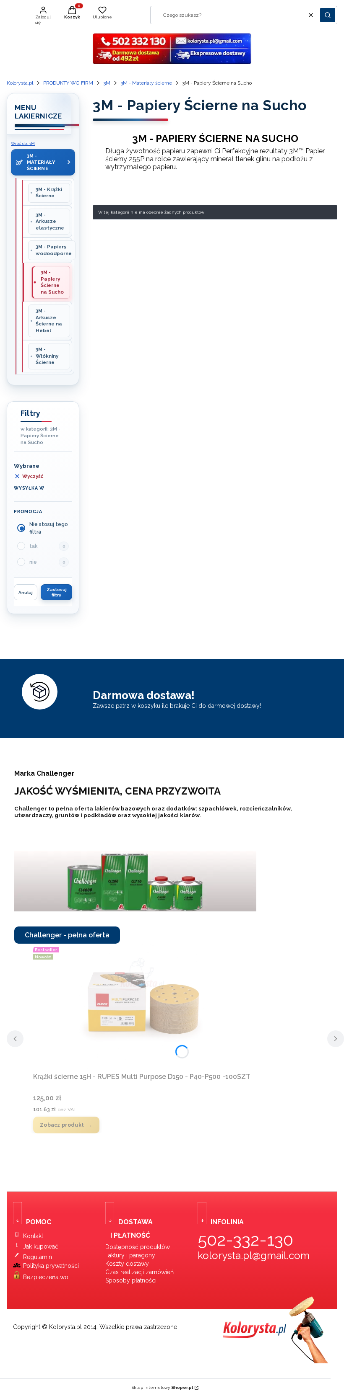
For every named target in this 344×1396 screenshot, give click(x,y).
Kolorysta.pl (20, 83)
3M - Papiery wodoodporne (54, 250)
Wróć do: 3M (23, 143)
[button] (327, 15)
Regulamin (37, 1257)
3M (106, 83)
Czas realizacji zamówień (139, 1272)
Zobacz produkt (62, 1125)
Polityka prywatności (51, 1265)
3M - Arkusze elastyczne (50, 221)
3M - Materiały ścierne (146, 83)
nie (33, 562)
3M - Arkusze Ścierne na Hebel (49, 320)
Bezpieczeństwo (45, 1277)
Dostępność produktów (137, 1247)
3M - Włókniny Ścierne (47, 355)
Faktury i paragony (130, 1255)
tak (33, 546)
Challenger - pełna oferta (67, 935)
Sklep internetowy (162, 1387)
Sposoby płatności (130, 1280)
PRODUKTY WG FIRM (68, 83)
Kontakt (33, 1236)
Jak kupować (40, 1246)
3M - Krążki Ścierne (49, 192)
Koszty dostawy (127, 1263)
